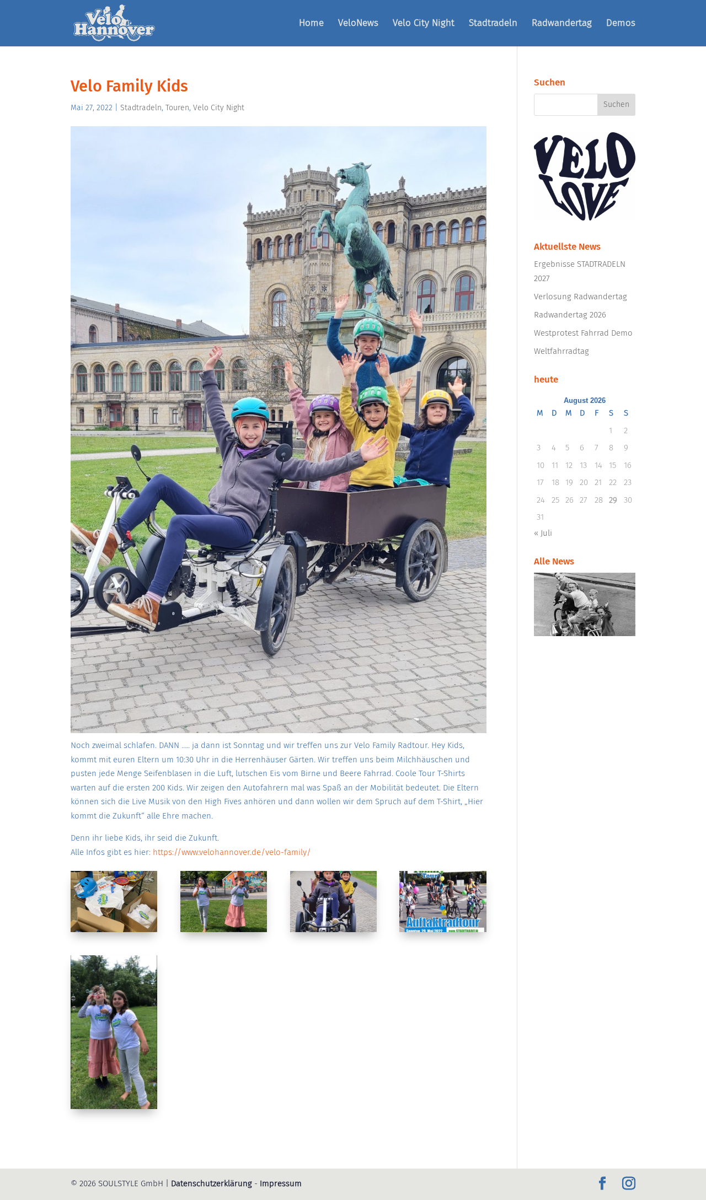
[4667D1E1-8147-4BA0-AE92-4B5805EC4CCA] (223, 932)
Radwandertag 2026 (570, 315)
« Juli (543, 533)
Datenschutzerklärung (211, 1183)
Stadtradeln (493, 24)
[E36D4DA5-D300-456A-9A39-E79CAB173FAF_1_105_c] (442, 932)
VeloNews (358, 24)
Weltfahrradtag (561, 351)
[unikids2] (333, 932)
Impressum (281, 1183)
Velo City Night (423, 24)
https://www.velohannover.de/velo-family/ (232, 852)
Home (311, 24)
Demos (620, 24)
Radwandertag (562, 24)
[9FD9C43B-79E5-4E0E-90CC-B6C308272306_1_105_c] (114, 932)
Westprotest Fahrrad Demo (583, 333)
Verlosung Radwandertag (580, 297)
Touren (177, 107)
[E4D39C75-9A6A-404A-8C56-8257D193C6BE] (114, 1109)
